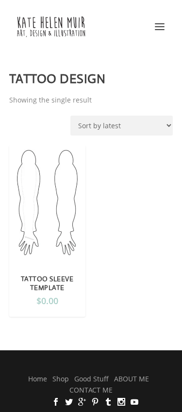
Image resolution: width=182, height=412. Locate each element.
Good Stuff (91, 378)
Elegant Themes (75, 363)
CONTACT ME (91, 390)
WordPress (156, 363)
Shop (60, 378)
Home (37, 378)
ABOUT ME (131, 378)
